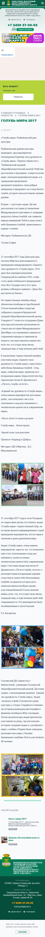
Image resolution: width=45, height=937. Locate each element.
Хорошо (22, 932)
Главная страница (13, 113)
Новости (7, 115)
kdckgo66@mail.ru (22, 907)
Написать (18, 97)
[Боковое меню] (3, 3)
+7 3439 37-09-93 (22, 25)
